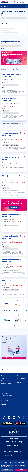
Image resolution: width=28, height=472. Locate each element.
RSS (18, 376)
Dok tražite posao (5, 398)
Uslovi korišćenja (21, 378)
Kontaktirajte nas (6, 383)
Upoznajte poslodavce (6, 395)
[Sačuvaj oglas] (25, 74)
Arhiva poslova (4, 400)
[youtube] (14, 417)
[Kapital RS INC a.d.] (19, 320)
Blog (2, 376)
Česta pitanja (5, 381)
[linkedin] (24, 417)
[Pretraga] (17, 2)
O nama (3, 378)
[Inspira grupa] (7, 320)
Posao (2, 369)
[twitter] (19, 417)
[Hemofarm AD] (7, 305)
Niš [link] (7, 369)
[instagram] (8, 417)
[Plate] (20, 2)
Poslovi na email (5, 393)
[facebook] (3, 417)
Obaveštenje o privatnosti (21, 381)
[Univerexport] (19, 305)
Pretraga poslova (5, 391)
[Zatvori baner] (25, 52)
